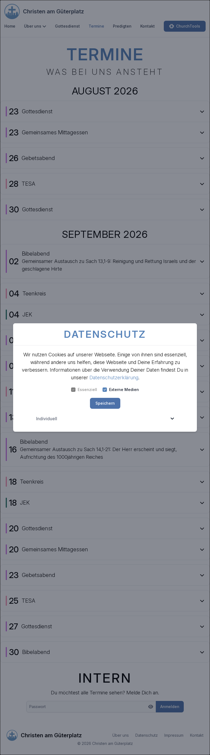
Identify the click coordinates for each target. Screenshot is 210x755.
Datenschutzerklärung (113, 377)
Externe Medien (124, 389)
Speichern (105, 403)
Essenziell (87, 389)
